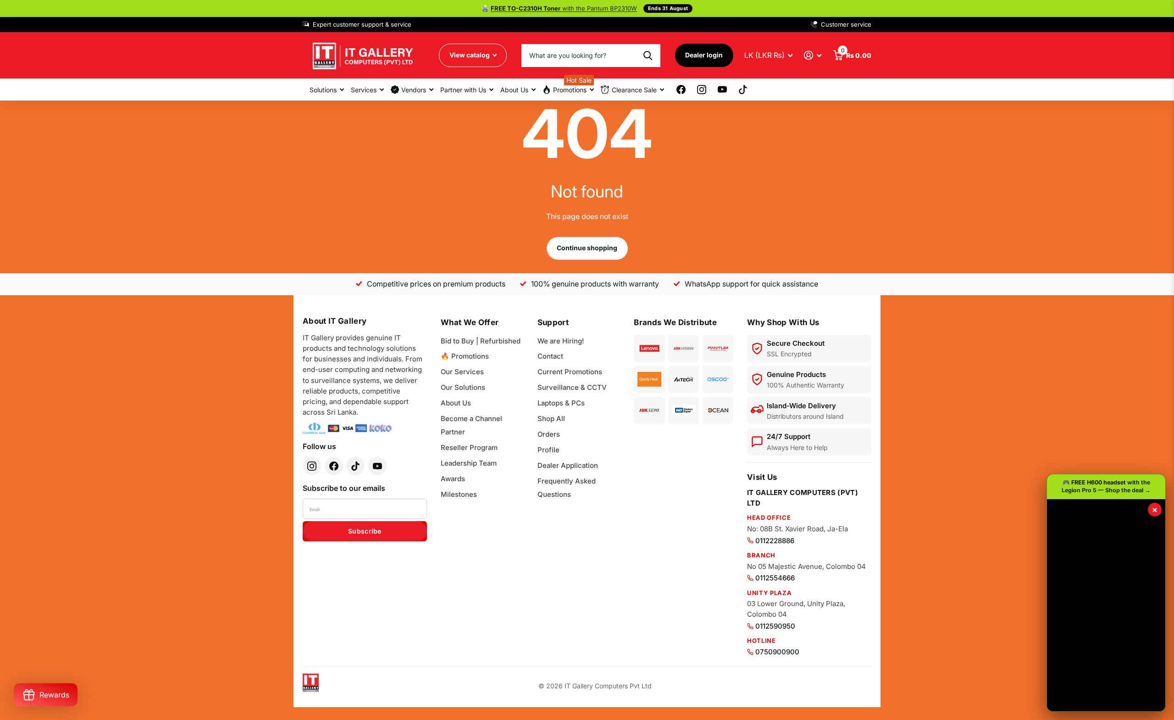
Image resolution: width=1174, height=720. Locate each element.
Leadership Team (469, 463)
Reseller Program (469, 447)
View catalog (470, 55)
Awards (453, 478)
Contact (550, 356)
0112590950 (775, 626)
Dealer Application (567, 465)
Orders (548, 434)
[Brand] (649, 348)
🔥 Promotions (465, 356)
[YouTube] (377, 466)
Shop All (551, 418)
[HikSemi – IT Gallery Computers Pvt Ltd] (649, 410)
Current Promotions (569, 371)
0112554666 (775, 578)
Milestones (459, 494)
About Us (456, 403)
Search (647, 55)
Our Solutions (463, 387)
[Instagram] (312, 466)
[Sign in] (813, 55)
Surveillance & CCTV (572, 387)
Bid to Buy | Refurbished (481, 341)
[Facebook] (334, 466)
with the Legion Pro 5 (564, 8)
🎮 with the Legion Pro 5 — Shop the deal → (1106, 486)
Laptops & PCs (561, 403)
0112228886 (774, 540)
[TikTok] (355, 466)
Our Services (462, 371)
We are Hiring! (560, 341)
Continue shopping (587, 248)
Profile (548, 449)
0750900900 (777, 651)
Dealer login (704, 55)
